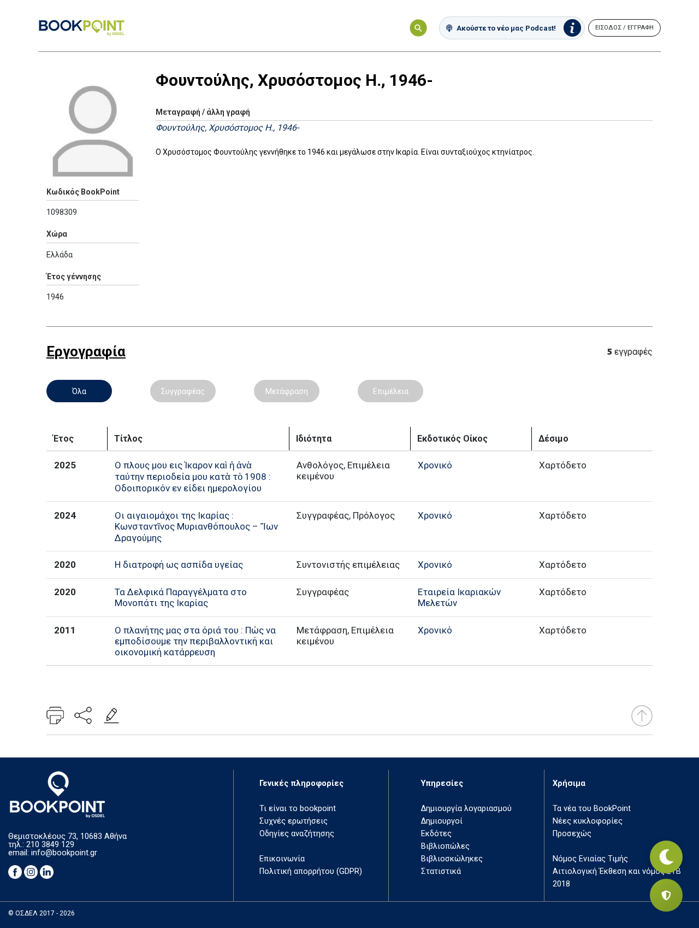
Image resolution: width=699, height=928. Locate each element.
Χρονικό (435, 465)
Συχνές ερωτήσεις (293, 821)
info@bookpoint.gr (64, 852)
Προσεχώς (572, 833)
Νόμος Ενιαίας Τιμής (590, 859)
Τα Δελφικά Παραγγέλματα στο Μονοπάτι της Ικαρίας (181, 597)
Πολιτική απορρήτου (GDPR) (310, 871)
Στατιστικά (441, 871)
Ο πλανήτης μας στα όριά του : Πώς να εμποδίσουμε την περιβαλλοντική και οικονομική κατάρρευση (195, 641)
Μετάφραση (286, 391)
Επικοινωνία (282, 859)
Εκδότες (436, 833)
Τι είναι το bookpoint (297, 808)
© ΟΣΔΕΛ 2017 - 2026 (41, 913)
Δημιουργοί (442, 821)
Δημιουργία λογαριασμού (466, 808)
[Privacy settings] (666, 895)
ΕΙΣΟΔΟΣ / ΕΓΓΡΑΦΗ (624, 27)
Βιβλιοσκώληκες (452, 859)
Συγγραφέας (183, 391)
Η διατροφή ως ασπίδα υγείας (179, 564)
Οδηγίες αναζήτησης (296, 833)
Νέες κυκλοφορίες (588, 821)
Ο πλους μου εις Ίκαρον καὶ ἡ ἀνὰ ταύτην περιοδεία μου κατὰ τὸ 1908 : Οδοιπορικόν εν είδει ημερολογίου (193, 477)
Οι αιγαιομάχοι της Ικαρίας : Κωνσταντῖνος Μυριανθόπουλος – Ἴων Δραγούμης (196, 526)
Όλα (79, 391)
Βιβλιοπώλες (445, 846)
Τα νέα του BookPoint (592, 808)
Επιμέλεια (390, 391)
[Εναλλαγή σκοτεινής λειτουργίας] (666, 857)
